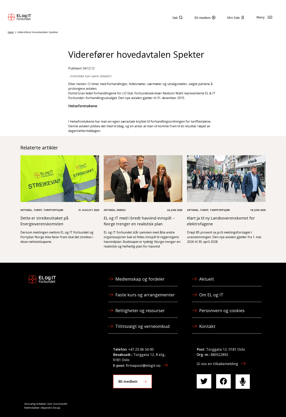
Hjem (11, 32)
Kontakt (207, 326)
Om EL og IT (211, 295)
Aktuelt (206, 279)
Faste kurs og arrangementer (145, 295)
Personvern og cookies (222, 310)
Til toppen (261, 405)
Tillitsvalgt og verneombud (142, 326)
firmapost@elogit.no (143, 365)
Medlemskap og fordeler (140, 279)
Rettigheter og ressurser (140, 310)
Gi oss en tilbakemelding (217, 363)
